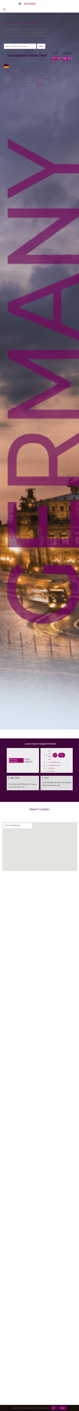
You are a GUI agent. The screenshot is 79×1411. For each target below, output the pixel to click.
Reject (62, 1408)
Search (41, 46)
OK (54, 1408)
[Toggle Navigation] (20, 3)
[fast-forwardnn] (30, 3)
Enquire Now (61, 755)
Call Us (55, 755)
